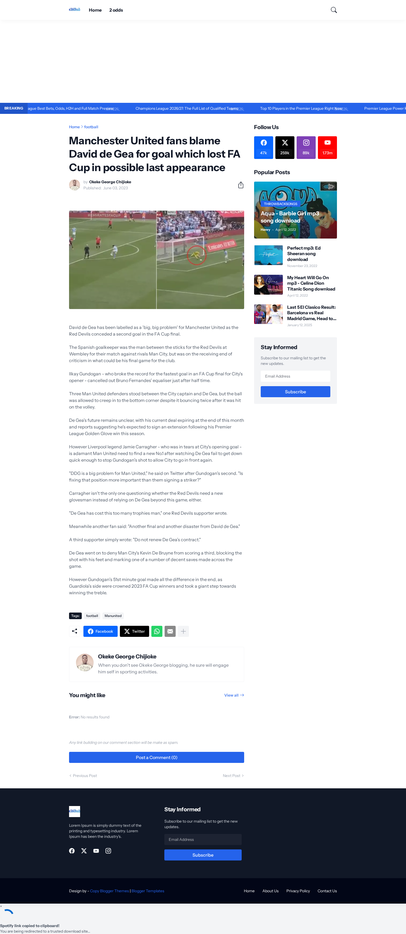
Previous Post (85, 775)
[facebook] (72, 851)
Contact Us (327, 890)
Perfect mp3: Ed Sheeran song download (304, 253)
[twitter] (84, 851)
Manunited (113, 616)
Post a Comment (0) (157, 757)
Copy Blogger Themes (109, 890)
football (91, 126)
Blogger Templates (147, 890)
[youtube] (96, 851)
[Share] (238, 184)
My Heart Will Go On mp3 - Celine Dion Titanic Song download (311, 283)
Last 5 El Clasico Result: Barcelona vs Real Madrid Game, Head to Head (311, 312)
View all (231, 695)
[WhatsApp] (156, 631)
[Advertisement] (203, 61)
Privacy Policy (298, 890)
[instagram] (108, 851)
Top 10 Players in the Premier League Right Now (280, 108)
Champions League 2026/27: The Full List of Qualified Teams (165, 108)
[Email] (170, 631)
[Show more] (183, 631)
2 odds (116, 10)
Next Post (231, 775)
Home (95, 10)
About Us (270, 890)
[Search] (331, 9)
